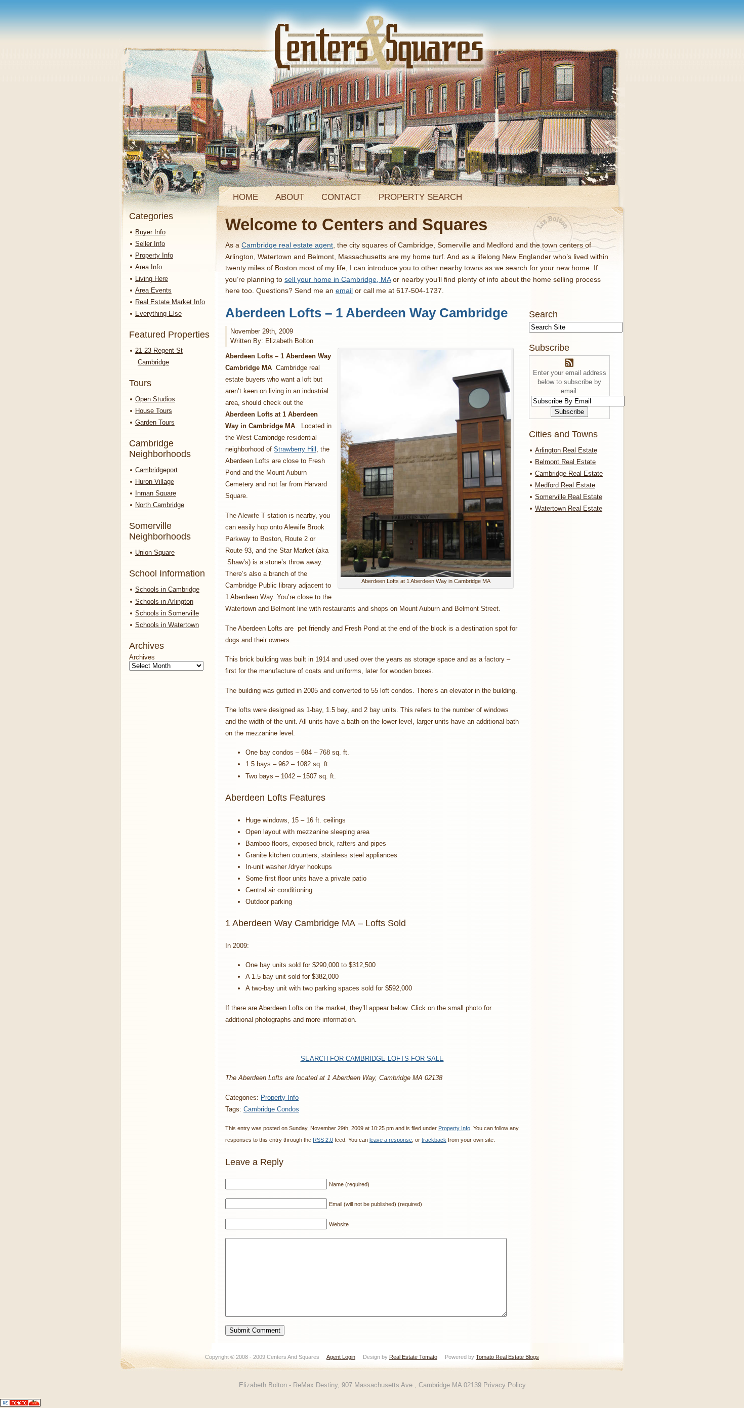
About (289, 197)
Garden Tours (155, 422)
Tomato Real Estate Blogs (507, 1357)
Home (245, 197)
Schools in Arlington (164, 601)
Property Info (154, 255)
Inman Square (155, 493)
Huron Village (154, 481)
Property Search (420, 197)
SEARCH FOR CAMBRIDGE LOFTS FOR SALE (372, 1058)
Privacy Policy (504, 1385)
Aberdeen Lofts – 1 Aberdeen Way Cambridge (366, 313)
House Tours (153, 411)
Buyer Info (150, 232)
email (344, 290)
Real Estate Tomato (413, 1357)
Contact (341, 197)
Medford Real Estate (565, 485)
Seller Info (150, 243)
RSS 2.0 (323, 1140)
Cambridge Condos (271, 1109)
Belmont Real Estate (565, 462)
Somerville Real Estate (568, 497)
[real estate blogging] (20, 1404)
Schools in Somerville (167, 613)
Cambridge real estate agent (287, 245)
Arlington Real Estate (566, 450)
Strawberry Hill (295, 449)
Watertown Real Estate (568, 508)
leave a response (390, 1140)
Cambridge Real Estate (569, 473)
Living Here (151, 278)
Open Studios (155, 399)
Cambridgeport (156, 470)
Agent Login (340, 1357)
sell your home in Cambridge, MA (337, 279)
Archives (142, 657)
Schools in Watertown (167, 625)
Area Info (148, 267)
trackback (434, 1140)
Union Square (155, 552)
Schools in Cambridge (167, 589)
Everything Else (158, 313)
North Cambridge (159, 505)
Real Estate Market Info (170, 302)
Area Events (153, 290)
